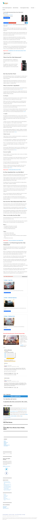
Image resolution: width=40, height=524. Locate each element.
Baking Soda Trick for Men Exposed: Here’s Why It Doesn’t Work (7, 482)
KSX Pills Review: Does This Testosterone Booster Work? (17, 50)
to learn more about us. (6, 466)
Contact (4, 9)
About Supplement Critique (24, 7)
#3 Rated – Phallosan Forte (9, 316)
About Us (5, 440)
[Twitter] (27, 22)
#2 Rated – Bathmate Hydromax (10, 297)
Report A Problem (5, 506)
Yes (15, 373)
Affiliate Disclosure (6, 495)
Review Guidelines (6, 445)
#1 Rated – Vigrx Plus (8, 280)
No (17, 373)
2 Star (5, 356)
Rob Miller (6, 13)
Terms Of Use (5, 443)
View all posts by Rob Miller (6, 417)
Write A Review (6, 17)
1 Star (5, 357)
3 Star (5, 355)
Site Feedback (4, 507)
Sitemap (5, 497)
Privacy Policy (5, 496)
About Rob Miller (5, 514)
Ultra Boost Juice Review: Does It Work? (14, 169)
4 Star (5, 354)
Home (4, 24)
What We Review (15, 7)
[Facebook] (25, 22)
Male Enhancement (9, 24)
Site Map (23, 514)
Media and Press (5, 498)
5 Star (5, 353)
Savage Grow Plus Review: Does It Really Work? (15, 240)
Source (21, 89)
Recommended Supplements (7, 7)
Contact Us (5, 441)
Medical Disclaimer (6, 442)
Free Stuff (32, 7)
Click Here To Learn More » (7, 292)
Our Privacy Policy (11, 514)
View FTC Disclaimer (18, 514)
